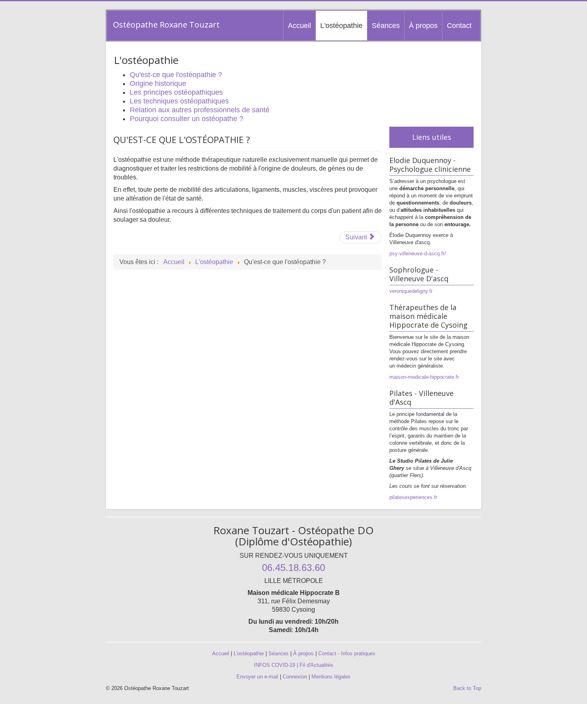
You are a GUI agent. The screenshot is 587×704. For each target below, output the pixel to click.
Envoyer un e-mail (257, 677)
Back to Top (467, 688)
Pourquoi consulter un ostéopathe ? (186, 119)
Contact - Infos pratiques (346, 653)
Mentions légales (331, 677)
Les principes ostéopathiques (176, 92)
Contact (459, 26)
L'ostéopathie (341, 26)
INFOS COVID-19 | (276, 665)
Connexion (295, 677)
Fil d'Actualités (316, 665)
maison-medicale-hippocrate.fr (424, 377)
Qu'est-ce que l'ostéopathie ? (176, 75)
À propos (423, 26)
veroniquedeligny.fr (410, 291)
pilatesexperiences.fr (413, 497)
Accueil (299, 26)
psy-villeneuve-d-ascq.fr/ (417, 254)
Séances (386, 26)
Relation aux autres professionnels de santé (200, 110)
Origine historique (158, 84)
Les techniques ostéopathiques (179, 101)
